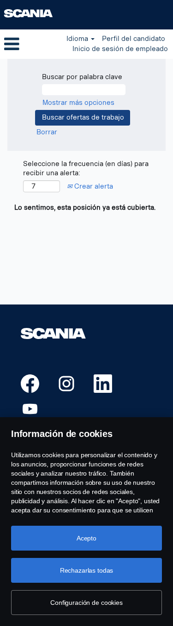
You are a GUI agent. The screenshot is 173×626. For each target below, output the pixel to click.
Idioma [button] (78, 39)
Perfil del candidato (133, 39)
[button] (29, 44)
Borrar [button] (46, 132)
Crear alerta (92, 186)
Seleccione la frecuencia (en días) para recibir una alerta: (86, 168)
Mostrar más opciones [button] (78, 103)
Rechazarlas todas (86, 570)
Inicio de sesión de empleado (120, 49)
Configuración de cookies (86, 602)
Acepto (86, 538)
